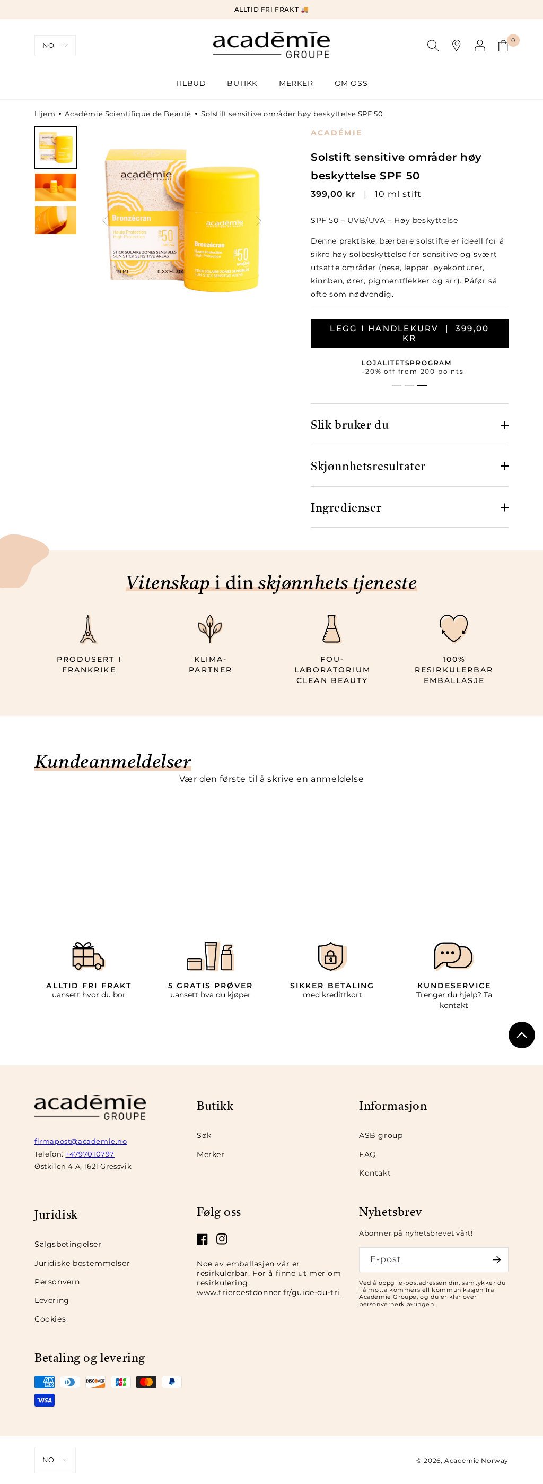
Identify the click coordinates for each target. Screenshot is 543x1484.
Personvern (57, 1282)
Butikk (215, 1105)
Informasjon (393, 1105)
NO (48, 45)
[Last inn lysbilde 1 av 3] (396, 385)
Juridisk (56, 1214)
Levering (51, 1300)
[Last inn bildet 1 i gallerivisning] (55, 147)
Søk (204, 1135)
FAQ (367, 1154)
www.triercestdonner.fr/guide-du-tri (268, 1292)
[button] (242, 83)
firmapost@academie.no (80, 1141)
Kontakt (375, 1173)
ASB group (380, 1135)
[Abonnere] (497, 1259)
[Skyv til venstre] (104, 220)
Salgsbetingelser (68, 1244)
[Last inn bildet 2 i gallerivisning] (55, 187)
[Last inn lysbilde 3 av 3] (422, 385)
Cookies (50, 1319)
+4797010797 (90, 1154)
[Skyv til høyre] (259, 220)
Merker (211, 1154)
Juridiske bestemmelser (82, 1263)
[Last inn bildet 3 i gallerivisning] (55, 220)
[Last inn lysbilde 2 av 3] (409, 385)
